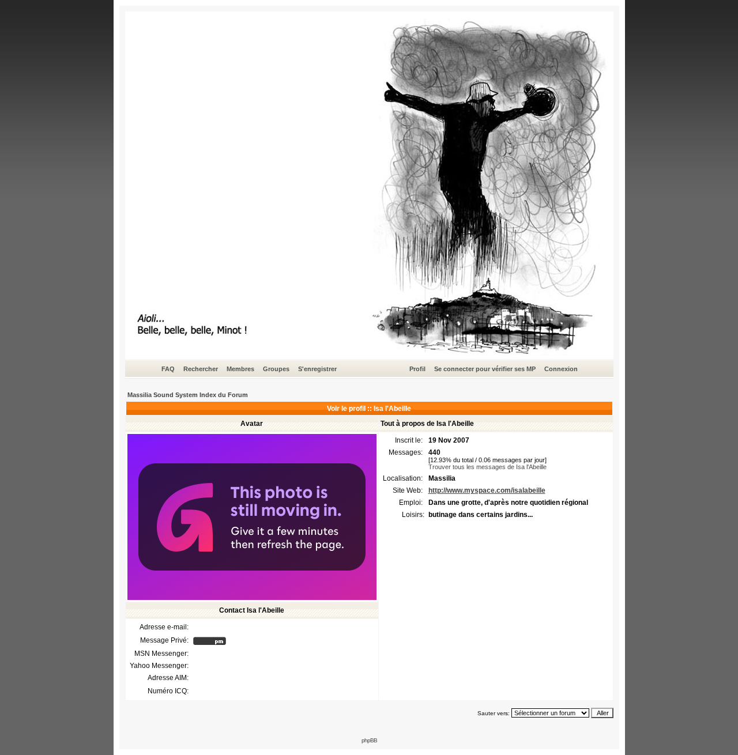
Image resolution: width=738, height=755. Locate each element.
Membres (240, 368)
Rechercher (200, 368)
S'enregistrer (317, 368)
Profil (417, 368)
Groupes (276, 368)
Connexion (561, 368)
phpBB (369, 740)
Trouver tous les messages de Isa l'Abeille (487, 466)
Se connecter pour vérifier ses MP (485, 368)
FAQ (168, 368)
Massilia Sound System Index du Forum (187, 394)
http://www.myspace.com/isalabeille (486, 490)
